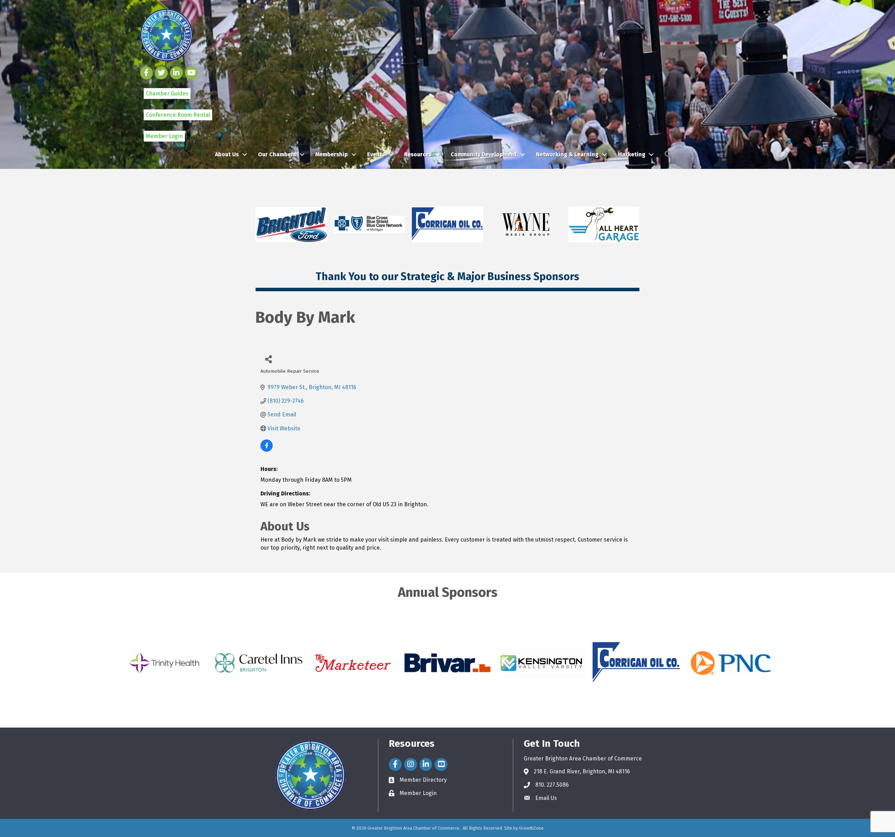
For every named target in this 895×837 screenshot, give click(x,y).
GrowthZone (531, 828)
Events (376, 154)
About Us (227, 154)
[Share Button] (268, 359)
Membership (331, 154)
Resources (417, 154)
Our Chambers (277, 154)
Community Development (484, 154)
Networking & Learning (567, 154)
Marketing (631, 154)
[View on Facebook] (266, 449)
